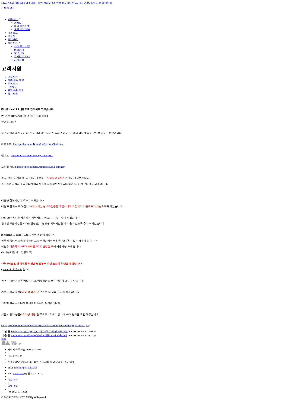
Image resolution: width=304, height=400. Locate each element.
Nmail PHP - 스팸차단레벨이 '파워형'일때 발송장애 (39, 335)
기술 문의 (13, 379)
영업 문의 (13, 385)
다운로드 (13, 32)
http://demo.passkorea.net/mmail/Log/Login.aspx (40, 166)
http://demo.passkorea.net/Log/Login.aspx (32, 155)
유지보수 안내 (22, 56)
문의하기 (19, 49)
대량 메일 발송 (22, 29)
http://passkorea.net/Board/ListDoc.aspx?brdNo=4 (38, 144)
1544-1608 (18, 373)
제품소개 (13, 19)
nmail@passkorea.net (26, 367)
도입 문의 (13, 39)
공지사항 (19, 59)
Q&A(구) (19, 53)
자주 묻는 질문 (22, 46)
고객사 (11, 36)
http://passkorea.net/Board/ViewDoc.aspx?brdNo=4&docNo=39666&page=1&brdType (45, 325)
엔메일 (18, 22)
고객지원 (13, 43)
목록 (3, 339)
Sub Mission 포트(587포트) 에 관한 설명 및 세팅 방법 (39, 331)
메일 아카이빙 (22, 26)
